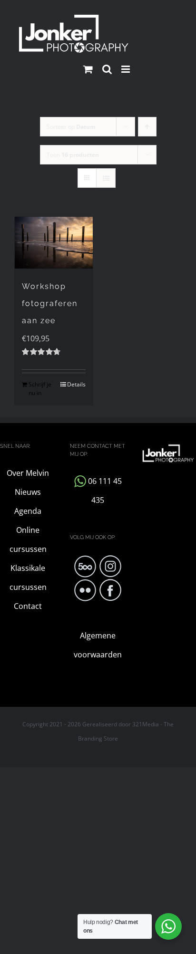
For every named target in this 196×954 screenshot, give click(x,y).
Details (76, 384)
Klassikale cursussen (28, 577)
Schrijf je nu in (40, 388)
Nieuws (28, 492)
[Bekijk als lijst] (106, 178)
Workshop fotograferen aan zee (50, 303)
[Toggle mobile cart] (88, 69)
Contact (28, 606)
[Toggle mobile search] (107, 69)
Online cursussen (28, 539)
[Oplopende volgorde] (147, 126)
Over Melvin (28, 473)
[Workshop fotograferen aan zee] (54, 243)
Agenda (27, 511)
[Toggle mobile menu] (126, 69)
